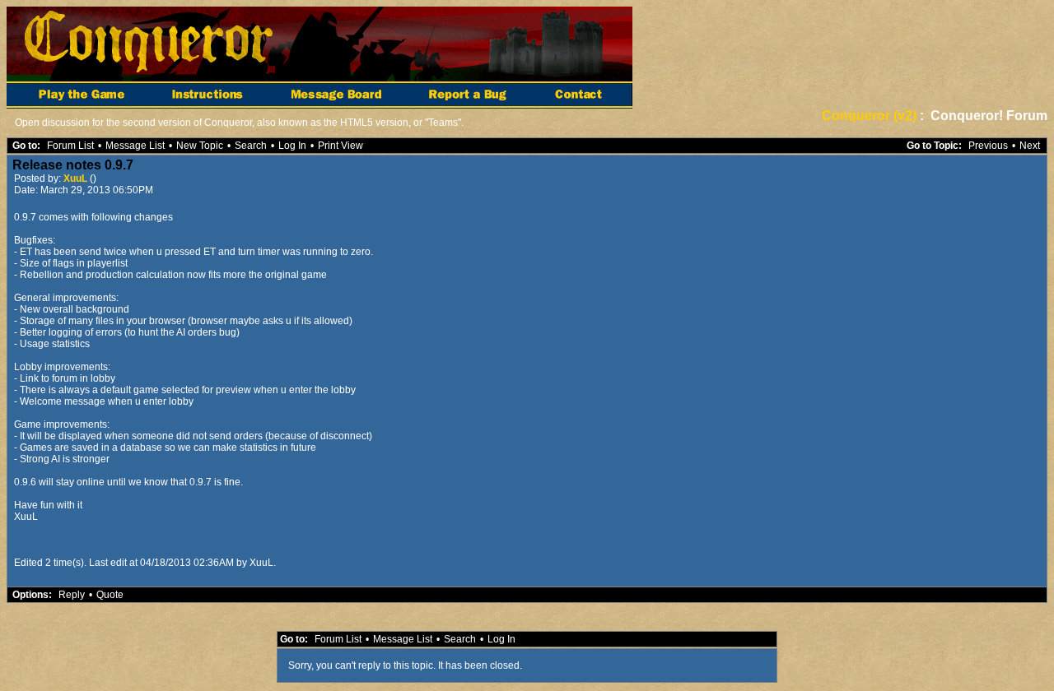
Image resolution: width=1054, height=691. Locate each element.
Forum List (70, 145)
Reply (71, 595)
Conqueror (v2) (869, 116)
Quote (110, 595)
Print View (340, 145)
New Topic (199, 145)
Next (1029, 145)
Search (251, 145)
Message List (135, 145)
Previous (988, 145)
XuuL (76, 178)
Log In (292, 145)
